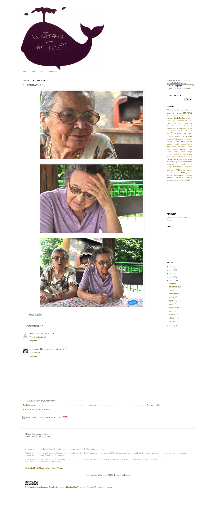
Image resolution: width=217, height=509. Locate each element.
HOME (25, 72)
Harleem (169, 128)
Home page (91, 405)
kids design (181, 164)
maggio (172, 308)
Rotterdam (181, 146)
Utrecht (182, 152)
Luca (170, 136)
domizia (174, 159)
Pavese (169, 141)
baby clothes (183, 154)
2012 (171, 277)
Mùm (182, 136)
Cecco (169, 121)
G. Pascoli (188, 126)
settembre (173, 294)
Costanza (180, 121)
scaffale (189, 175)
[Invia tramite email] (29, 314)
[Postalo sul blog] (32, 314)
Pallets (176, 139)
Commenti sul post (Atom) (40, 409)
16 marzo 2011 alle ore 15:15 (46, 333)
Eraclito (180, 126)
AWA (168, 110)
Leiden (179, 133)
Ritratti (174, 146)
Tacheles (183, 149)
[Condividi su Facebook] (38, 314)
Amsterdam (176, 110)
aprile (171, 311)
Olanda (188, 136)
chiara (190, 157)
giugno (172, 304)
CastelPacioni (179, 118)
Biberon (169, 116)
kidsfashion (177, 167)
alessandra (34, 349)
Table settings (172, 149)
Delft (174, 123)
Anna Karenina (186, 110)
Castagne (170, 118)
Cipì (174, 121)
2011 (171, 281)
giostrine (179, 162)
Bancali (179, 113)
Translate (186, 89)
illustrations (170, 164)
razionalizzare (179, 175)
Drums (174, 126)
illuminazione (187, 162)
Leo (184, 133)
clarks (169, 159)
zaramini (187, 180)
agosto (172, 297)
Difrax (180, 123)
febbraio (172, 318)
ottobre (172, 290)
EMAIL (42, 72)
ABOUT (33, 72)
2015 (171, 267)
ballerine (173, 157)
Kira (182, 131)
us (178, 180)
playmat (169, 175)
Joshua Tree (175, 131)
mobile (183, 170)
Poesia (176, 144)
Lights (190, 133)
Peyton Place (179, 141)
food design (183, 159)
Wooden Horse (172, 154)
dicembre (173, 283)
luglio (171, 301)
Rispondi (33, 341)
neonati (169, 173)
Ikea (175, 128)
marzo (171, 314)
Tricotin (176, 152)
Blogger (127, 475)
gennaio (172, 321)
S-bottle (189, 146)
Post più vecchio (153, 405)
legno (173, 170)
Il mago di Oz (182, 128)
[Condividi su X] (35, 314)
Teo (190, 149)
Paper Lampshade (185, 139)
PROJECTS (53, 72)
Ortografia (170, 139)
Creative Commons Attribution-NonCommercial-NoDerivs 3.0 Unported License (80, 487)
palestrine (176, 173)
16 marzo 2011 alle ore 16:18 (55, 349)
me (178, 169)
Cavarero (189, 118)
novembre (173, 287)
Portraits (183, 144)
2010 (171, 326)
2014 (171, 270)
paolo (183, 173)
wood (181, 180)
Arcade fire (171, 113)
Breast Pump (187, 116)
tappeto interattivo (175, 177)
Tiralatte (169, 152)
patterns (189, 173)
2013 (171, 274)
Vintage (189, 152)
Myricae (177, 136)
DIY (187, 120)
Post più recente (29, 405)
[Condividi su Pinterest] (40, 314)
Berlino (187, 112)
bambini (180, 157)
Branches (177, 116)
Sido (31, 333)
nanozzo (189, 170)
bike (185, 157)
